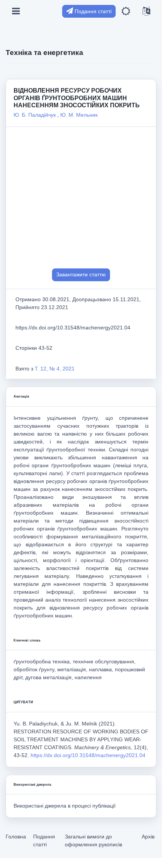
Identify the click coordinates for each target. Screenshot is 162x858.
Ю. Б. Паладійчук (35, 115)
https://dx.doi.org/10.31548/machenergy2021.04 (88, 755)
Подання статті (92, 11)
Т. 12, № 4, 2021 (55, 369)
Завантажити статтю (81, 274)
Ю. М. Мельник (79, 115)
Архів (148, 837)
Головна (16, 837)
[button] (126, 11)
